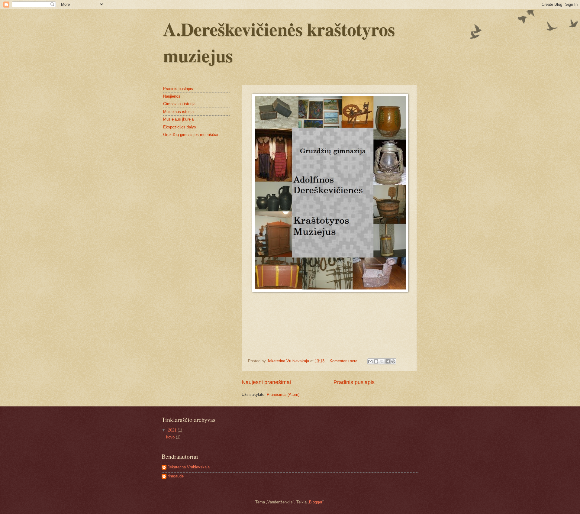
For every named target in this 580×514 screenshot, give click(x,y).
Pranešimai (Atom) (283, 394)
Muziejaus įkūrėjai (179, 119)
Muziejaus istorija (178, 111)
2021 (173, 430)
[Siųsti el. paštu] (370, 361)
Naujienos (171, 96)
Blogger (315, 502)
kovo (171, 437)
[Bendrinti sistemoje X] (382, 361)
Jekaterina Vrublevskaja (189, 467)
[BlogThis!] (376, 361)
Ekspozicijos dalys (179, 127)
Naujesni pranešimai (266, 382)
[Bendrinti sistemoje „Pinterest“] (393, 361)
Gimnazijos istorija (179, 104)
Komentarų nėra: (345, 361)
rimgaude (176, 476)
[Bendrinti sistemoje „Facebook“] (388, 361)
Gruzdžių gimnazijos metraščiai (190, 134)
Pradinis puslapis (354, 382)
